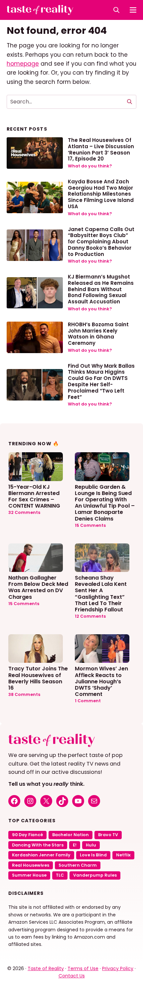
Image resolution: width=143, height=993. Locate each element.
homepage (23, 64)
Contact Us (72, 975)
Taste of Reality (46, 968)
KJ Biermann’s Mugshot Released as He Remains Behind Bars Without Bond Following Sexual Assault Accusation (101, 289)
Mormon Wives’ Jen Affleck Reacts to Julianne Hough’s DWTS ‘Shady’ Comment (101, 681)
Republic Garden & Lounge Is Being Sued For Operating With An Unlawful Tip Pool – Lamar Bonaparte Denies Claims (105, 502)
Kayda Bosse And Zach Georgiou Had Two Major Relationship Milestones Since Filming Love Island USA (101, 194)
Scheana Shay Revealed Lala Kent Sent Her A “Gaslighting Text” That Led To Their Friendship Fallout (101, 593)
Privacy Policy (117, 968)
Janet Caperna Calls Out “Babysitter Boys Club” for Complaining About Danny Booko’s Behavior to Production (101, 242)
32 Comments (24, 512)
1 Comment (88, 701)
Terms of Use (83, 968)
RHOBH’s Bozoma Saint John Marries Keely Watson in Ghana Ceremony (98, 333)
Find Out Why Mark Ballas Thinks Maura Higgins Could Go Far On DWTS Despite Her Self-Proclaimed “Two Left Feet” (101, 381)
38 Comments (24, 694)
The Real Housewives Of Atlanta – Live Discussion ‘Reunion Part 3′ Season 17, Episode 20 (101, 149)
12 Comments (90, 616)
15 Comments (90, 525)
